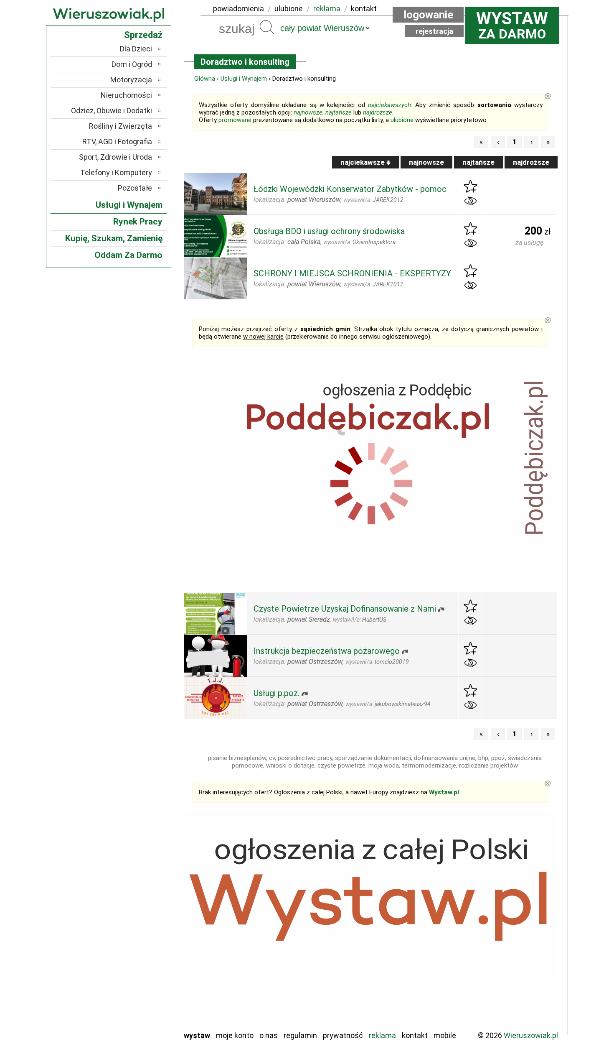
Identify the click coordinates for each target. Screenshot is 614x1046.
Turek (143, 1001)
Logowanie (428, 14)
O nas (268, 1035)
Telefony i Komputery (116, 172)
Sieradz (141, 978)
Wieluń (142, 1012)
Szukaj (267, 27)
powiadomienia (238, 8)
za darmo (512, 25)
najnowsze (308, 112)
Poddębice (135, 967)
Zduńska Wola (131, 1023)
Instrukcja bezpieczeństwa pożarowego (327, 651)
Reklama (382, 1035)
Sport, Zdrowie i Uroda (115, 157)
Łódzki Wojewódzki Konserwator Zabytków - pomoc (350, 189)
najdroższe (377, 112)
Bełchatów (135, 888)
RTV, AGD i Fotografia (117, 141)
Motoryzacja (131, 79)
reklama (326, 8)
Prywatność (343, 1035)
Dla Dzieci (136, 48)
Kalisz (143, 922)
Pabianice (137, 944)
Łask (145, 899)
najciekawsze (363, 162)
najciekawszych (389, 105)
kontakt (364, 8)
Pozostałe (135, 188)
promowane (234, 120)
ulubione (288, 8)
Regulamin (300, 1035)
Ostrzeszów (134, 933)
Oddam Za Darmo (128, 255)
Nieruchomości (126, 95)
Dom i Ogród (132, 64)
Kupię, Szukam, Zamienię (113, 238)
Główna (204, 78)
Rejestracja (434, 31)
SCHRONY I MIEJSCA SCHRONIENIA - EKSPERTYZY (352, 273)
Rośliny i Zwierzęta (120, 126)
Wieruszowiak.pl (531, 1035)
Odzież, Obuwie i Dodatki (111, 110)
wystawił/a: (373, 199)
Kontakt (415, 1035)
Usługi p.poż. (276, 693)
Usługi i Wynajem (244, 78)
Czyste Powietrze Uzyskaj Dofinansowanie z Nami (345, 609)
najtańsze (338, 112)
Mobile (445, 1035)
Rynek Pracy (137, 222)
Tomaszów (135, 989)
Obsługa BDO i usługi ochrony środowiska (329, 231)
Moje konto (235, 1035)
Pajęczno (138, 955)
